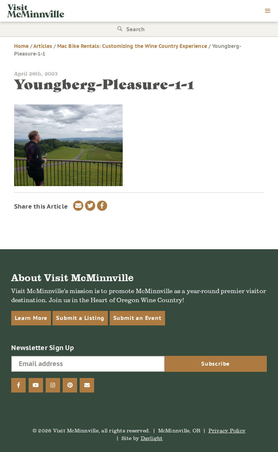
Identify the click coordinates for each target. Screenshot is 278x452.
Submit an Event (137, 318)
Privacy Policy (227, 430)
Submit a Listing (80, 318)
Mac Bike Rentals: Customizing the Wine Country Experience (132, 46)
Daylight (152, 438)
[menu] (267, 11)
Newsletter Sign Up (42, 348)
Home (21, 46)
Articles (42, 46)
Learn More (31, 318)
